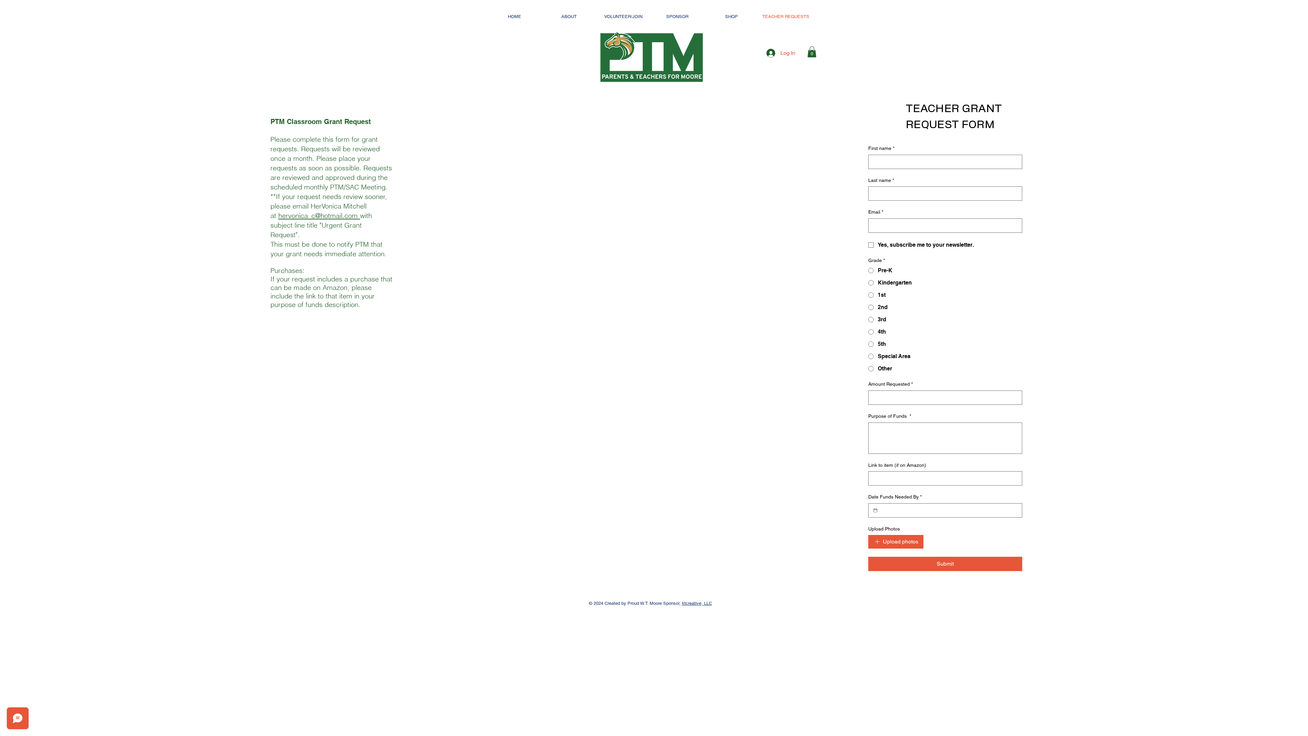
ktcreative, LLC (697, 603)
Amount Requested (890, 384)
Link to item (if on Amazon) (897, 465)
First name (881, 148)
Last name (881, 180)
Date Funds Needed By (895, 497)
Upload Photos (884, 529)
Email (875, 212)
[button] (811, 51)
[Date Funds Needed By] (875, 510)
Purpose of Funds (889, 416)
